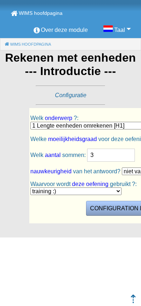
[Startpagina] (133, 301)
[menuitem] (61, 30)
